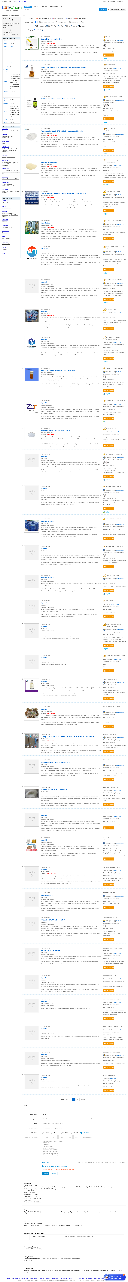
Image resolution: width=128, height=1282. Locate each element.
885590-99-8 (5, 182)
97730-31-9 (5, 189)
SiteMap (48, 1278)
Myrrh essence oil (47, 895)
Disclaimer (41, 1278)
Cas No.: (35, 1110)
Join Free (23, 1)
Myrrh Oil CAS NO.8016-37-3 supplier (54, 790)
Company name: (33, 1128)
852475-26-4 (5, 141)
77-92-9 (4, 253)
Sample (46, 1137)
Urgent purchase (87, 1137)
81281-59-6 (5, 129)
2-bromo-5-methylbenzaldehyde (10, 179)
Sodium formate (6, 208)
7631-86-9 (5, 242)
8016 (16, 15)
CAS (76, 1278)
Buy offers (44, 6)
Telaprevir (4, 233)
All (37, 22)
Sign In (18, 1)
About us (9, 1278)
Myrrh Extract (45, 223)
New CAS (81, 1278)
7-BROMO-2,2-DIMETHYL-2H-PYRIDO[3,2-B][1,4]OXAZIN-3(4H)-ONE (11, 172)
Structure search (54, 6)
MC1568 (4, 143)
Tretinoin (4, 249)
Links (27, 1278)
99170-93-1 (5, 155)
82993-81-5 (5, 134)
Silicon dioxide (6, 244)
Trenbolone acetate (7, 227)
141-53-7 (4, 206)
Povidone (4, 221)
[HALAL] (107, 105)
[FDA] (107, 462)
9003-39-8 (5, 220)
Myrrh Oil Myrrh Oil (47, 521)
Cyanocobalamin (6, 238)
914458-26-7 (5, 160)
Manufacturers (74, 22)
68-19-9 (4, 236)
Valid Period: (34, 1132)
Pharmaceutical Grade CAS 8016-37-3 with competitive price (62, 131)
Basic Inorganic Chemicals (10, 34)
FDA (69, 1137)
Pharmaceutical (10, 15)
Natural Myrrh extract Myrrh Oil (51, 39)
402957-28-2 (5, 231)
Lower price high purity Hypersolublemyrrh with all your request (63, 67)
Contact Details (120, 40)
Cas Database (88, 1278)
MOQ (54, 1137)
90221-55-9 (5, 177)
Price (76, 1137)
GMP (61, 1137)
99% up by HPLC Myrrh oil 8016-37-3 (54, 920)
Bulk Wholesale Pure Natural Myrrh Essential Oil (58, 99)
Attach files (46, 1162)
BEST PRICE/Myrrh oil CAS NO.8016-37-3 (55, 430)
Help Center (34, 1278)
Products (27, 6)
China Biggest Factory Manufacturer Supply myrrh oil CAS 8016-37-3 (65, 193)
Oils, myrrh (44, 249)
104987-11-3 (5, 200)
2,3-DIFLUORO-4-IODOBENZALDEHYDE (8, 185)
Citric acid (4, 255)
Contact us (22, 1278)
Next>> (83, 1099)
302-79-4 (4, 247)
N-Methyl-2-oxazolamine (8, 157)
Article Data (97, 1278)
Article (60, 6)
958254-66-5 (5, 147)
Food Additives (7, 32)
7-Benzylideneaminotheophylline (10, 131)
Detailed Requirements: (31, 1137)
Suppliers (36, 6)
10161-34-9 (5, 225)
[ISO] (104, 45)
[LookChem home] (12, 8)
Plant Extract (7, 30)
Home (104, 1)
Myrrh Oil (44, 311)
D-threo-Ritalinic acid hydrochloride (7, 137)
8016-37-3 (12, 40)
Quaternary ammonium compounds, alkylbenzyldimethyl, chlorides (10, 215)
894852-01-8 (5, 169)
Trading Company (62, 22)
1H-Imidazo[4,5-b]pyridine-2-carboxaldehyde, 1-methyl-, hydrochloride (9, 150)
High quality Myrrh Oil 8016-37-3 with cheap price (58, 370)
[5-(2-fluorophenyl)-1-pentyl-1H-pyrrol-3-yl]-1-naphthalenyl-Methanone (10, 164)
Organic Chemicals (8, 25)
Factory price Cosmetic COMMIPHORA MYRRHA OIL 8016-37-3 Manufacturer (68, 737)
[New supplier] (47, 30)
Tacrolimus (5, 202)
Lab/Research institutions (47, 22)
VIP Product (64, 1278)
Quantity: (35, 1119)
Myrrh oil (44, 282)
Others (5, 27)
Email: (35, 1123)
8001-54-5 (5, 211)
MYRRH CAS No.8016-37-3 (50, 950)
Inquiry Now (110, 55)
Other (83, 22)
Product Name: (33, 1114)
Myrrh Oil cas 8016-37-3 (49, 162)
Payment (15, 1278)
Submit (45, 1173)
